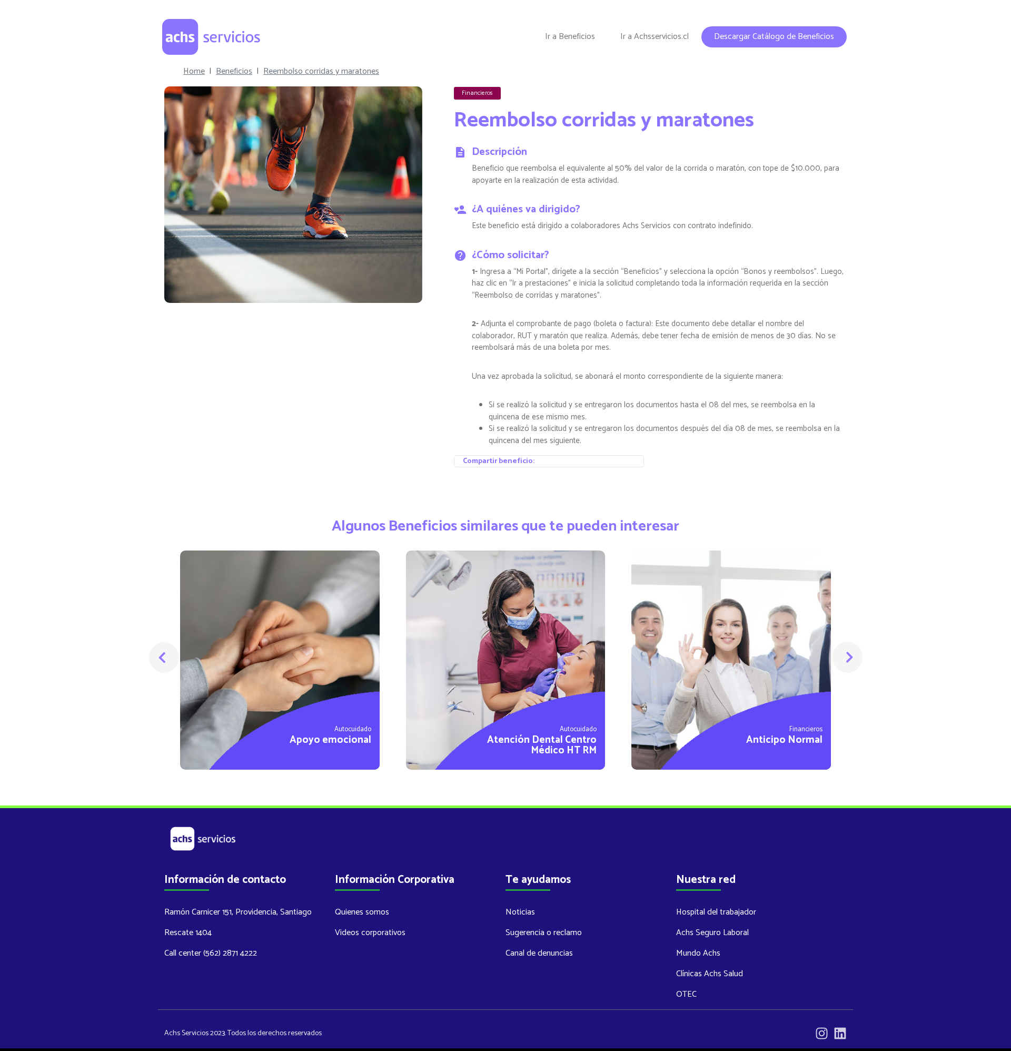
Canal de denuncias (539, 953)
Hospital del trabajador (716, 912)
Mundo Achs (698, 953)
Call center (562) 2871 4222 (210, 953)
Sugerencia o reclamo (544, 933)
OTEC (686, 994)
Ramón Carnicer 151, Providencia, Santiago (238, 912)
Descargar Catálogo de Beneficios (774, 37)
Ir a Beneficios (570, 37)
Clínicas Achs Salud (709, 974)
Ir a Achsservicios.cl (654, 37)
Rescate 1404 (188, 933)
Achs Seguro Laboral (712, 933)
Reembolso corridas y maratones (321, 71)
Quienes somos (362, 912)
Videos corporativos (370, 933)
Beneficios (234, 71)
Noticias (520, 912)
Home (194, 71)
